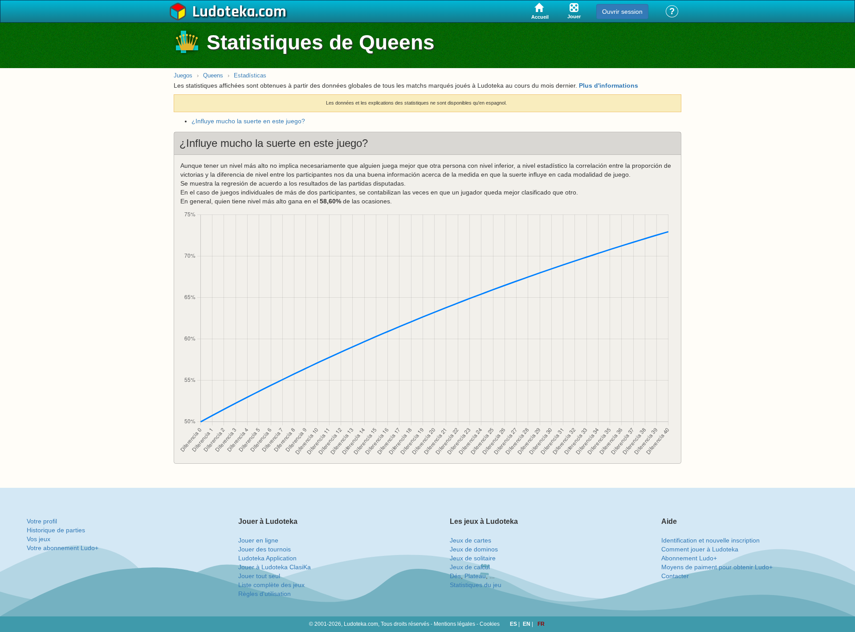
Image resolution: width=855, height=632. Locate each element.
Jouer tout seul (259, 575)
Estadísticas (250, 75)
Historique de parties (56, 530)
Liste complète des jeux (271, 584)
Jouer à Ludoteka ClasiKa (274, 567)
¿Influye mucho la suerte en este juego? (248, 121)
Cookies (490, 624)
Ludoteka (223, 12)
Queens (213, 75)
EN (527, 624)
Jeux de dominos (474, 549)
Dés (455, 575)
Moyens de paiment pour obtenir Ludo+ (717, 567)
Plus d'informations (608, 85)
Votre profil (42, 521)
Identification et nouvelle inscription (710, 540)
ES (514, 624)
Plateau (475, 575)
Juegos (183, 75)
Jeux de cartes (470, 540)
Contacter (675, 575)
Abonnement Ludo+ (689, 558)
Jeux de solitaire (473, 558)
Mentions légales (454, 624)
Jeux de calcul (470, 567)
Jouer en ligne (258, 540)
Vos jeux (38, 539)
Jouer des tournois (264, 549)
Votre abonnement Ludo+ (62, 547)
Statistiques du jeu (475, 584)
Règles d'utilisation (264, 593)
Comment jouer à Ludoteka (699, 549)
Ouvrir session (622, 11)
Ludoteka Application (267, 558)
